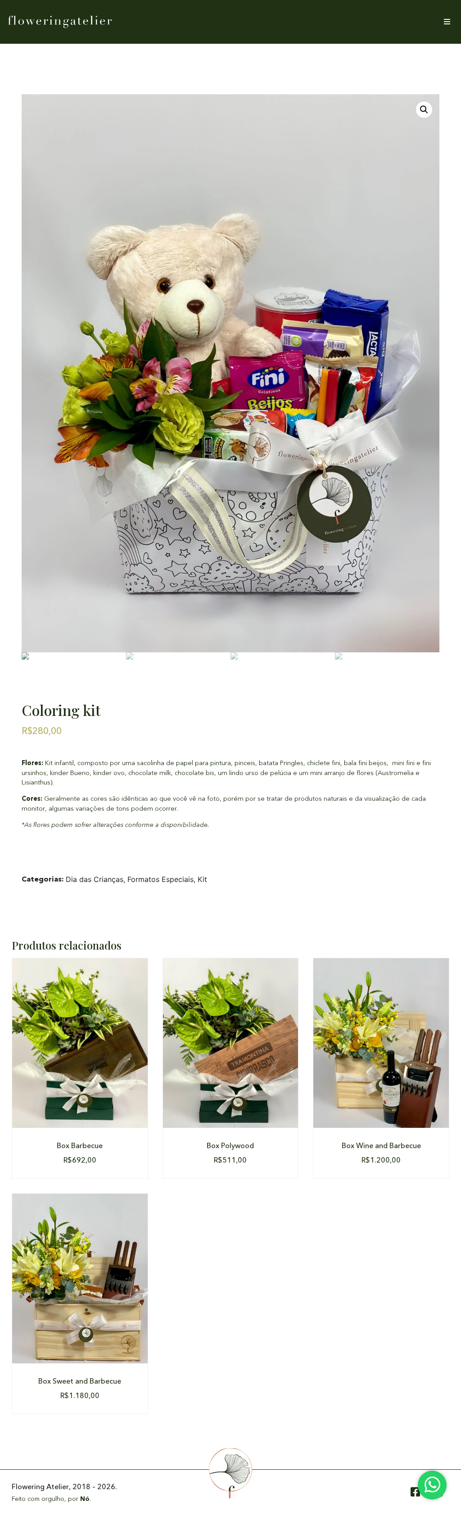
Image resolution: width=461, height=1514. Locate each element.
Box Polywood (230, 1146)
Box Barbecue (80, 1146)
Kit (202, 879)
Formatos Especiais (160, 879)
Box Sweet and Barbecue (79, 1381)
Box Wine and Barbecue (381, 1146)
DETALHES (80, 1043)
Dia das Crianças (94, 879)
